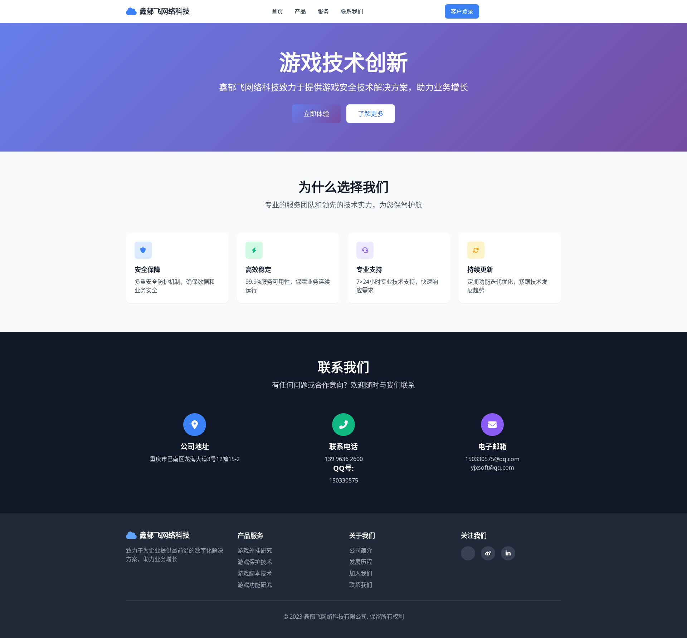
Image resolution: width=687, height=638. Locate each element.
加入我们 (360, 573)
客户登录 (461, 11)
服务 (323, 11)
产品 (300, 11)
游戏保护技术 (255, 562)
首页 (277, 11)
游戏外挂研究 (255, 550)
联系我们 (351, 11)
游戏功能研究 (255, 585)
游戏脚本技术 (255, 573)
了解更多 (371, 113)
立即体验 (316, 113)
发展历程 (360, 562)
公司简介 (360, 550)
